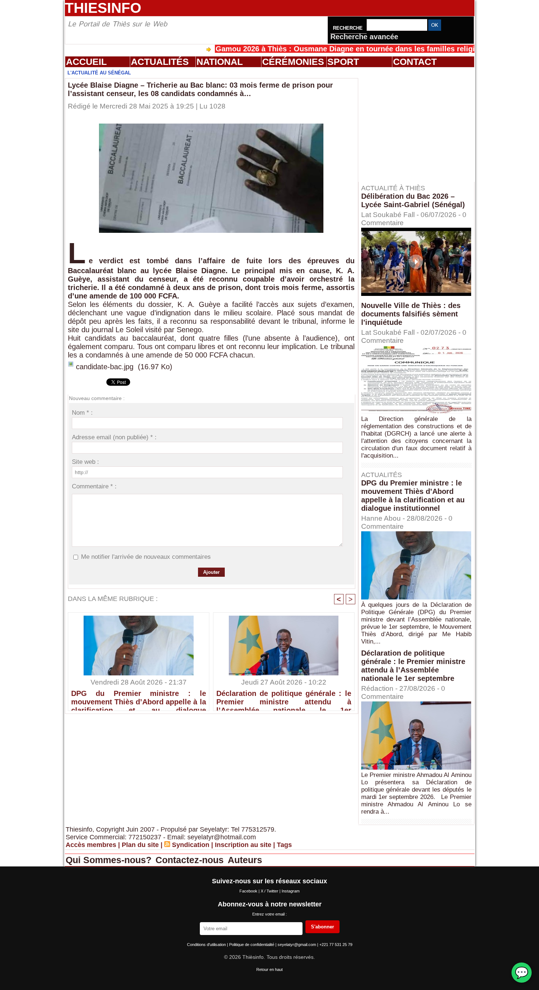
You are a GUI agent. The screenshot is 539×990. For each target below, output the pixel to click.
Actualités (160, 61)
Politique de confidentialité (252, 944)
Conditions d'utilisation (207, 944)
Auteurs (245, 860)
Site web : (85, 461)
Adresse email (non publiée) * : (114, 437)
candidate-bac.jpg (104, 367)
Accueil (86, 61)
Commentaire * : (94, 486)
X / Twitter (270, 891)
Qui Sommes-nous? (110, 860)
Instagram (291, 891)
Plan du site (140, 844)
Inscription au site (243, 844)
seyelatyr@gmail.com (297, 944)
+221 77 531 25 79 (335, 944)
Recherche (348, 28)
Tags (284, 844)
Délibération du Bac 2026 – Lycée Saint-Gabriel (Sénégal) (413, 200)
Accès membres (91, 844)
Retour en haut (269, 969)
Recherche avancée (364, 37)
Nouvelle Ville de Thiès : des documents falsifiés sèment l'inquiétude (411, 313)
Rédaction (377, 688)
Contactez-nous (190, 860)
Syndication (190, 844)
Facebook (248, 891)
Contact (415, 61)
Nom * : (82, 412)
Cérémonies (293, 61)
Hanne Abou (381, 518)
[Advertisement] (419, 124)
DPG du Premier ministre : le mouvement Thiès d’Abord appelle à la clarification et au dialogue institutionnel (138, 698)
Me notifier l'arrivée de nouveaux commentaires (146, 556)
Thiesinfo (103, 8)
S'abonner (322, 926)
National (220, 61)
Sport (343, 61)
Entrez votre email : (269, 914)
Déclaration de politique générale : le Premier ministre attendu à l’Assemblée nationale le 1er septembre (283, 698)
